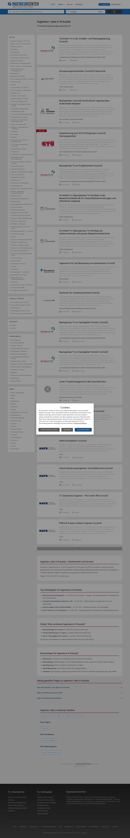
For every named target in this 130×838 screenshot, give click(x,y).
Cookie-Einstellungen (49, 429)
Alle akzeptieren (83, 429)
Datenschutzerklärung (80, 423)
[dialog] (65, 419)
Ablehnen (67, 429)
